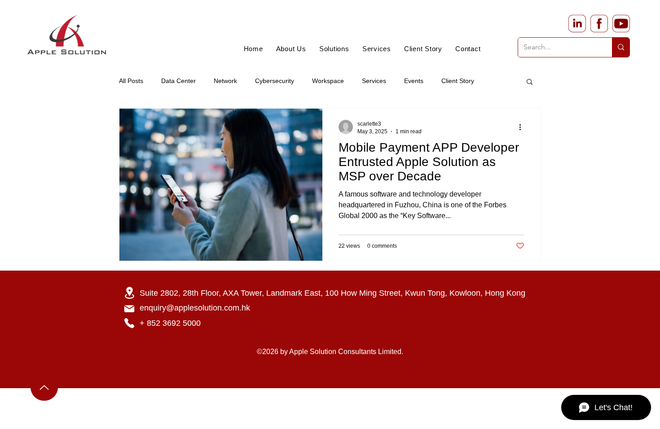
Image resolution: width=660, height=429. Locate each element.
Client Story (457, 80)
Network (225, 80)
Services (374, 80)
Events (413, 80)
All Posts (131, 80)
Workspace (328, 80)
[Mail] (129, 309)
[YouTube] (621, 23)
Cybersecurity (274, 80)
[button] (529, 82)
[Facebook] (599, 23)
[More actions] (523, 127)
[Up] (44, 387)
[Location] (129, 293)
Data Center (178, 80)
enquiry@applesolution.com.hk (195, 307)
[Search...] (620, 47)
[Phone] (129, 323)
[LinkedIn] (577, 23)
